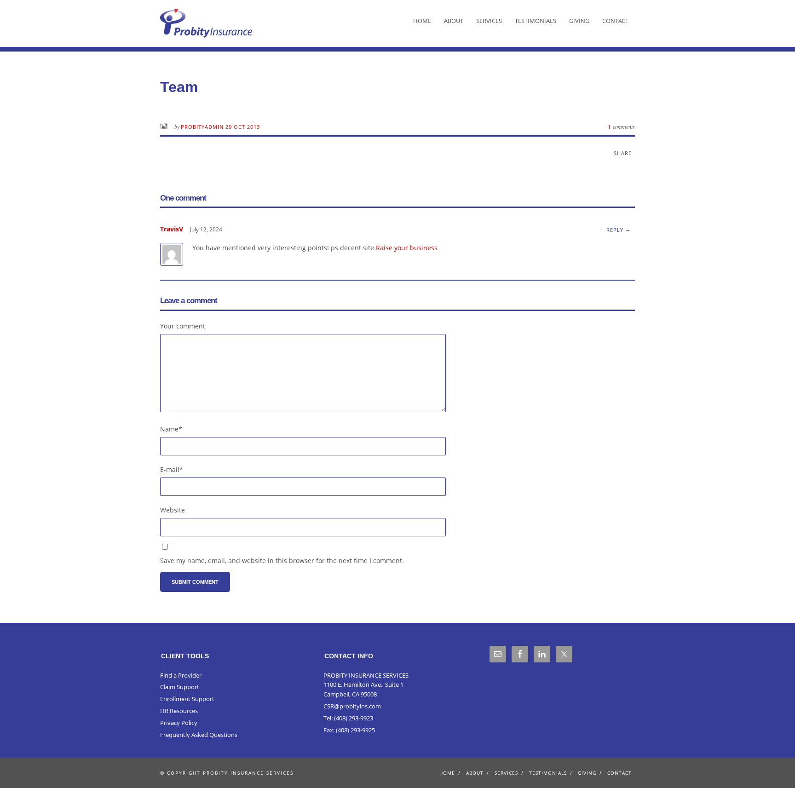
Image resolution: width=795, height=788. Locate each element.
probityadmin (203, 126)
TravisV (171, 228)
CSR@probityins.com (352, 706)
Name (171, 429)
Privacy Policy (178, 723)
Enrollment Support (187, 699)
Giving (579, 21)
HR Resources (179, 711)
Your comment (182, 326)
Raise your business (407, 247)
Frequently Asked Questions (198, 734)
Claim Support (179, 687)
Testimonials (535, 21)
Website (172, 510)
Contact (615, 21)
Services (489, 21)
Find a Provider (181, 675)
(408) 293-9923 (353, 718)
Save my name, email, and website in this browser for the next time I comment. (282, 560)
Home (422, 21)
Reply (614, 229)
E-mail (171, 469)
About (453, 21)
